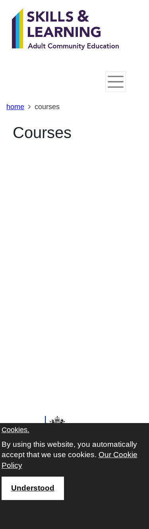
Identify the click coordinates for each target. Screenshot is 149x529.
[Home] (65, 30)
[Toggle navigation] (116, 82)
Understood (32, 488)
